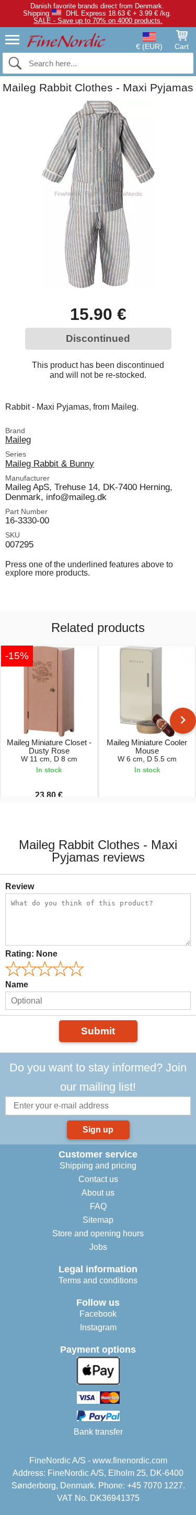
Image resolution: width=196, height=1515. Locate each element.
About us (98, 1192)
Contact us (98, 1179)
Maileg (18, 439)
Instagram (98, 1327)
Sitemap (98, 1219)
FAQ (98, 1206)
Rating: (31, 953)
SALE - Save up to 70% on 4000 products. (98, 21)
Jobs (98, 1247)
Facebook (98, 1313)
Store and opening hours (98, 1233)
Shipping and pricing (98, 1165)
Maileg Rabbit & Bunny (49, 463)
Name (16, 984)
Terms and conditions (98, 1280)
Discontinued (98, 338)
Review (19, 886)
